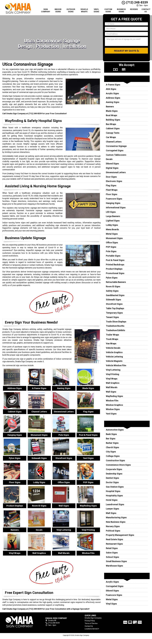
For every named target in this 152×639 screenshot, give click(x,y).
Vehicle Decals (113, 348)
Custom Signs (108, 10)
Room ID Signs (113, 286)
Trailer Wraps (112, 334)
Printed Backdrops (115, 264)
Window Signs (113, 409)
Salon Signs (112, 552)
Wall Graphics (112, 383)
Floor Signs (111, 194)
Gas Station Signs (115, 487)
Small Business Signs (116, 561)
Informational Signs (116, 207)
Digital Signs (112, 168)
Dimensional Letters (116, 172)
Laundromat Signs (115, 504)
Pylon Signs (111, 277)
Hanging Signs (113, 203)
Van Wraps (111, 343)
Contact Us (146, 10)
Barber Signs (112, 443)
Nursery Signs (113, 526)
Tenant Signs (112, 317)
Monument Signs (114, 238)
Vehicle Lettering (114, 356)
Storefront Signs (114, 304)
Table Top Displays (115, 308)
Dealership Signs (114, 473)
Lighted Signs (113, 220)
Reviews (134, 9)
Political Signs (113, 530)
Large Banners (113, 216)
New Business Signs (115, 522)
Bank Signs (111, 434)
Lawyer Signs (112, 508)
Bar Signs (110, 438)
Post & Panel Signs (115, 260)
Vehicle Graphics (114, 352)
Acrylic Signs (112, 93)
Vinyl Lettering (113, 370)
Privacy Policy (90, 621)
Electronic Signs (114, 181)
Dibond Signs (112, 163)
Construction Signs (115, 460)
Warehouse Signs (114, 565)
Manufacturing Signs (116, 517)
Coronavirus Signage (116, 146)
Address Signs (113, 98)
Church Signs (112, 447)
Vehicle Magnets (114, 361)
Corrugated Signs (114, 150)
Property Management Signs (120, 535)
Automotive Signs (115, 429)
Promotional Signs (115, 273)
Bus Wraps (111, 124)
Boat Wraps (111, 115)
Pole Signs (111, 251)
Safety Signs (112, 291)
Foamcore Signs (114, 198)
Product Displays (114, 269)
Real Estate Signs (114, 539)
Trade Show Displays (116, 321)
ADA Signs (111, 89)
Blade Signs (112, 111)
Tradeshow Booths (115, 326)
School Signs (112, 557)
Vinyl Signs (96, 10)
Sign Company (45, 10)
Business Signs (121, 10)
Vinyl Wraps (111, 378)
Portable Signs (113, 255)
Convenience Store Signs (118, 465)
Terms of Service (91, 623)
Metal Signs (112, 234)
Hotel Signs (111, 500)
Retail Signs (112, 548)
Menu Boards (112, 229)
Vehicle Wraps (84, 10)
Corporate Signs (114, 469)
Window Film (112, 400)
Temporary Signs (114, 313)
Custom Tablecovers (116, 155)
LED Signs (111, 212)
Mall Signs (111, 513)
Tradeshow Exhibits (115, 330)
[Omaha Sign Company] (19, 622)
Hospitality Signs (114, 495)
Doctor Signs (112, 482)
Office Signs (112, 242)
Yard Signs (111, 413)
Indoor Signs (58, 10)
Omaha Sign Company (93, 618)
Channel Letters (113, 141)
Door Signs (111, 177)
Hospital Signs (113, 491)
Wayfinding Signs (114, 396)
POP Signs (111, 247)
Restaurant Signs (114, 544)
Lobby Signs (112, 225)
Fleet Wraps (111, 190)
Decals (109, 159)
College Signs (113, 456)
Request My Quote (125, 51)
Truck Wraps (112, 339)
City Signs (111, 451)
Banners (110, 106)
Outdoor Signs (70, 10)
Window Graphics (114, 405)
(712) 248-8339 (136, 2)
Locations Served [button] (91, 629)
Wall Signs (111, 391)
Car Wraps (111, 137)
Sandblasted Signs (115, 295)
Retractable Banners (116, 282)
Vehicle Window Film (116, 365)
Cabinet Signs (113, 128)
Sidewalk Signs (113, 299)
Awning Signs (112, 102)
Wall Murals (111, 387)
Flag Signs (111, 185)
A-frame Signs (113, 84)
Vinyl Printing (112, 374)
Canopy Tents (112, 133)
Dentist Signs (112, 478)
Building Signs (113, 119)
